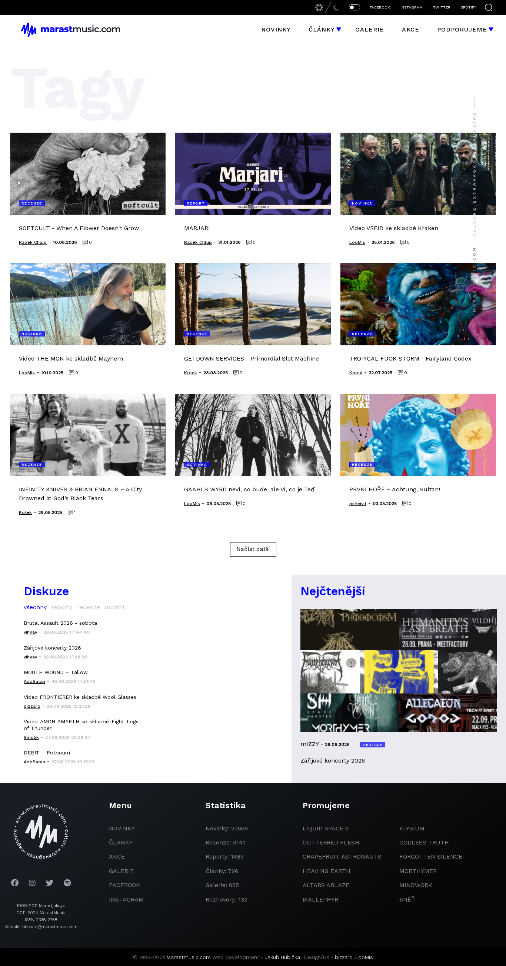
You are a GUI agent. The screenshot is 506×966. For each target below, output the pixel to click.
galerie (121, 870)
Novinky (276, 29)
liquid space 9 (326, 828)
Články (322, 29)
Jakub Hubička (282, 957)
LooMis (364, 957)
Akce (410, 29)
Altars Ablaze (326, 885)
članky (121, 842)
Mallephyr (320, 899)
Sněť (407, 899)
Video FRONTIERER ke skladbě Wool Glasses (80, 697)
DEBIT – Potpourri (47, 753)
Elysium (412, 828)
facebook (124, 885)
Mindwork (415, 885)
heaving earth (326, 870)
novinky (122, 828)
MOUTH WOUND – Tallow (56, 672)
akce (117, 856)
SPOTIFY (468, 7)
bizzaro (344, 957)
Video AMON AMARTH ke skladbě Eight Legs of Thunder (81, 724)
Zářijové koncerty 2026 (52, 648)
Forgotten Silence (430, 856)
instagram (126, 899)
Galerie (369, 29)
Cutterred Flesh (331, 842)
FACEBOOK (380, 7)
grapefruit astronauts (342, 856)
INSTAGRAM (411, 7)
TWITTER (441, 7)
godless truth (424, 842)
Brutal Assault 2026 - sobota (60, 623)
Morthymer (418, 870)
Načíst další (253, 548)
